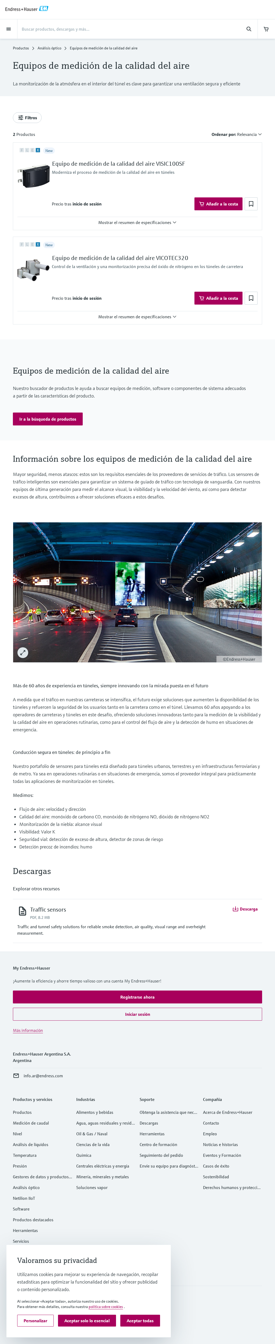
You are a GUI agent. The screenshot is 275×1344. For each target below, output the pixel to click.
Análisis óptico (49, 48)
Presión (20, 1166)
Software (21, 1209)
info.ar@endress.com (43, 1075)
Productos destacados (33, 1219)
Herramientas (25, 1230)
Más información (28, 1030)
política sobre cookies (106, 1306)
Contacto (211, 1123)
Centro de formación (158, 1144)
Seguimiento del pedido (161, 1155)
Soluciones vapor (92, 1187)
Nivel (17, 1133)
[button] (87, 204)
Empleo (210, 1133)
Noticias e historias (220, 1144)
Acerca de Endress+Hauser (227, 1112)
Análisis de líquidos (30, 1144)
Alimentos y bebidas (94, 1112)
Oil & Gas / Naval (91, 1133)
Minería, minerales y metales (102, 1176)
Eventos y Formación (222, 1155)
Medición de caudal (31, 1123)
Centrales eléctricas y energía (102, 1166)
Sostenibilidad (216, 1176)
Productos (21, 48)
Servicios (21, 1241)
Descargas (149, 1123)
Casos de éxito (216, 1166)
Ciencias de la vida (93, 1144)
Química (83, 1155)
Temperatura (25, 1155)
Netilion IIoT (24, 1198)
